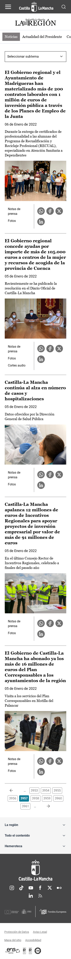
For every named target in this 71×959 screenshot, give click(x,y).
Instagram (12, 888)
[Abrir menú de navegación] (8, 7)
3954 (45, 790)
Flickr (59, 888)
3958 (35, 798)
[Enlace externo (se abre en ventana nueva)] (30, 950)
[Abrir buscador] (63, 6)
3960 (58, 798)
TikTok (21, 888)
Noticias (11, 37)
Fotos (12, 221)
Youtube (31, 888)
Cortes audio (16, 365)
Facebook (40, 888)
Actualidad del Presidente (42, 37)
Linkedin (31, 895)
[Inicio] (35, 870)
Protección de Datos (16, 931)
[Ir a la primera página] (14, 790)
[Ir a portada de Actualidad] (35, 23)
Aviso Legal (40, 931)
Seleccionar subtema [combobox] (23, 56)
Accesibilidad (33, 940)
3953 (34, 790)
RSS (40, 895)
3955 (57, 790)
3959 (46, 798)
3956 (12, 798)
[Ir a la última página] (45, 806)
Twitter (49, 888)
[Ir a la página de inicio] (36, 7)
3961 (25, 806)
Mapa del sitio (12, 940)
